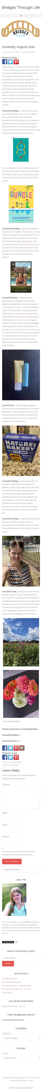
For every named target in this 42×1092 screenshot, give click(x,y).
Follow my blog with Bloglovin (21, 1087)
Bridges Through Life (21, 7)
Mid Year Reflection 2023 (11, 982)
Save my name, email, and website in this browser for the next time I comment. (18, 853)
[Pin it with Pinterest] (16, 61)
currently (15, 762)
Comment (6, 784)
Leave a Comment (28, 52)
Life (20, 762)
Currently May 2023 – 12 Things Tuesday (17, 985)
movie (26, 244)
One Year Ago (7, 992)
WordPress (23, 1080)
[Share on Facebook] (4, 61)
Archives (5, 1053)
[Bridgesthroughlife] (21, 748)
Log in (31, 1080)
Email (5, 824)
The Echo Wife (30, 114)
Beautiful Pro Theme (24, 1078)
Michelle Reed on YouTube (21, 316)
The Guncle (20, 168)
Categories (6, 1033)
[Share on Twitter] (10, 61)
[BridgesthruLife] (10, 748)
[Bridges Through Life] (4, 748)
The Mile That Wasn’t (10, 979)
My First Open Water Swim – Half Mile (16, 989)
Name (5, 813)
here (6, 933)
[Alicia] (16, 748)
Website (5, 836)
